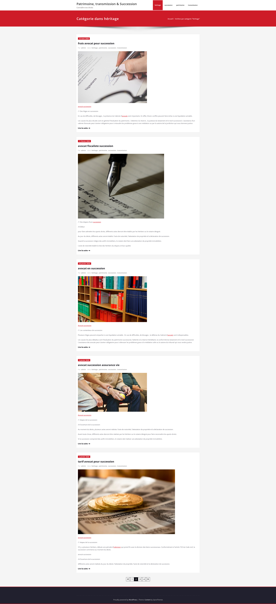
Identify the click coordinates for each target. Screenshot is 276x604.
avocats (125, 116)
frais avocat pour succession (96, 43)
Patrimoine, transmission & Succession (107, 4)
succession (168, 5)
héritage (158, 5)
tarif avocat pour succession (96, 461)
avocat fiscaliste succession (95, 146)
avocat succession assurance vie (98, 365)
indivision (117, 547)
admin (83, 48)
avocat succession (84, 106)
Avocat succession (84, 325)
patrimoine (180, 5)
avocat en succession (91, 268)
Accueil (170, 19)
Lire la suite (83, 128)
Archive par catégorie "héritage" (187, 19)
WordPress (133, 600)
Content (147, 600)
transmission (193, 5)
